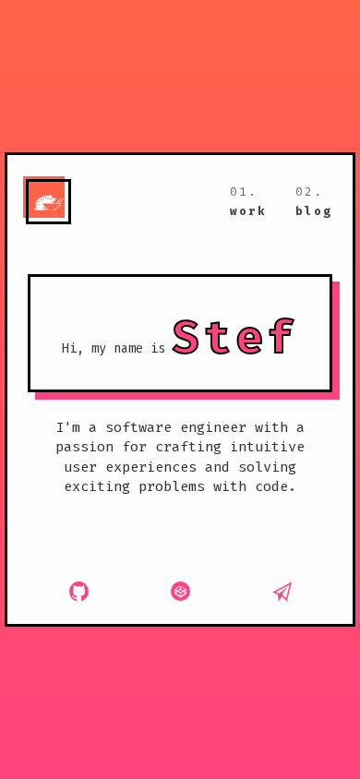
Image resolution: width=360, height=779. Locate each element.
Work (248, 211)
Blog (313, 211)
